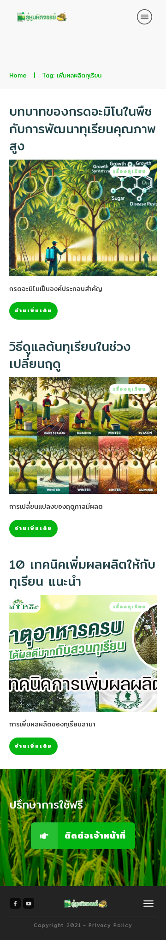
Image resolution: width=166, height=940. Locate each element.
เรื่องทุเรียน (129, 171)
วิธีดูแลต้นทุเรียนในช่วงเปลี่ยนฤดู (70, 355)
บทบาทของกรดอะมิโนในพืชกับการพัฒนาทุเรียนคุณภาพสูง (82, 128)
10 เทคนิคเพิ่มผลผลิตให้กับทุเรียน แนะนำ (82, 572)
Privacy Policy (110, 925)
